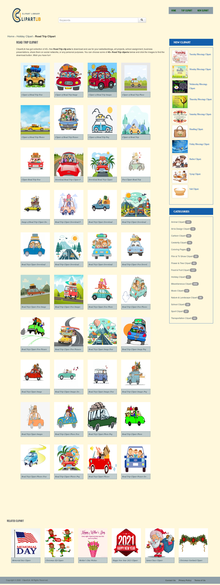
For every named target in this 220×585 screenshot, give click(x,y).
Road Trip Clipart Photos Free (34, 476)
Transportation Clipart (181, 318)
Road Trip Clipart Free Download (136, 264)
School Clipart (178, 304)
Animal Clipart (178, 221)
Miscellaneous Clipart (181, 283)
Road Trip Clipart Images (32, 434)
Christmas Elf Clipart (54, 560)
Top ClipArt (186, 10)
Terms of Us (200, 580)
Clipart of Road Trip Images (100, 94)
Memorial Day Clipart (21, 560)
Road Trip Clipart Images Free (101, 391)
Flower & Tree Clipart (181, 263)
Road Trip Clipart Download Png (69, 264)
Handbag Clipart (196, 129)
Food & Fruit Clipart (180, 269)
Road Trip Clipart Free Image (34, 306)
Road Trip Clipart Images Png (134, 391)
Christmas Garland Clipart (191, 560)
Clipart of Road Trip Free (32, 94)
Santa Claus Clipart (154, 560)
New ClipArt (203, 10)
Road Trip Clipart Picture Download (137, 476)
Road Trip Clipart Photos (99, 476)
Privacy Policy (185, 580)
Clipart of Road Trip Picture (66, 137)
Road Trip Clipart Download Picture (137, 222)
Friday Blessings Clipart (199, 144)
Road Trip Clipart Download (100, 264)
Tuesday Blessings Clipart (200, 54)
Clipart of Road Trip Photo (133, 94)
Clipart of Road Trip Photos (33, 137)
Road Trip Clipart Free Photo (101, 306)
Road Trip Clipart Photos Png (67, 476)
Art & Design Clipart (180, 228)
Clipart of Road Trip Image (66, 94)
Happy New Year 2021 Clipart (125, 560)
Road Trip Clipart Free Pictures (68, 349)
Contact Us (170, 580)
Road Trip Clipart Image (32, 391)
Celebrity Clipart (179, 242)
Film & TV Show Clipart (182, 256)
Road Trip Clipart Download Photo (103, 222)
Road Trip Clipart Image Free (101, 349)
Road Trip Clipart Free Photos (134, 306)
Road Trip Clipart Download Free (69, 222)
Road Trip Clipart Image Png (134, 349)
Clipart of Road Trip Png (99, 137)
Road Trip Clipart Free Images (67, 306)
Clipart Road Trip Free (31, 179)
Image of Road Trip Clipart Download (37, 222)
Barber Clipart (195, 159)
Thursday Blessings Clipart (200, 99)
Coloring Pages (178, 249)
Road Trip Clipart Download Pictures (37, 264)
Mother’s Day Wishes (88, 560)
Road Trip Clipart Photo (132, 434)
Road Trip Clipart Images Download (70, 391)
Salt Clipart (194, 189)
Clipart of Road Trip (130, 137)
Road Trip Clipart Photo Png (100, 434)
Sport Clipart (177, 311)
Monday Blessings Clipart (200, 69)
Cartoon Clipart (178, 235)
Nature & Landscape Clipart (184, 297)
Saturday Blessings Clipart (200, 114)
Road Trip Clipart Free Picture (34, 349)
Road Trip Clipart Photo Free (67, 434)
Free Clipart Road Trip (131, 179)
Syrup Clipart (194, 174)
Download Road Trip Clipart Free (69, 179)
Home (173, 10)
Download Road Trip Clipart (100, 179)
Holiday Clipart (24, 36)
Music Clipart (177, 290)
